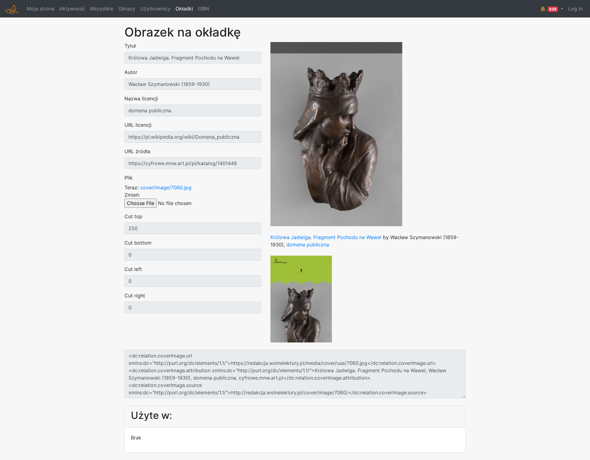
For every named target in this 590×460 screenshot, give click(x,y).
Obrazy (126, 9)
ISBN (203, 9)
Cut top (133, 216)
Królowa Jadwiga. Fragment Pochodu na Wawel (325, 237)
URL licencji (137, 125)
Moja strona (40, 9)
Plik (128, 178)
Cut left (133, 269)
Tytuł (130, 46)
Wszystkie (101, 9)
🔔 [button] (548, 9)
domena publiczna (307, 245)
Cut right (134, 295)
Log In (575, 9)
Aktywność (72, 9)
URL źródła (137, 151)
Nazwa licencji (141, 98)
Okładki (184, 9)
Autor (130, 72)
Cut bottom (137, 243)
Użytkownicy (155, 9)
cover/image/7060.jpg (165, 187)
